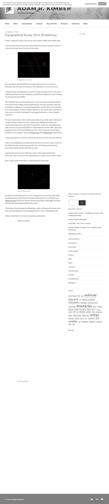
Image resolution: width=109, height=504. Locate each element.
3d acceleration (72, 296)
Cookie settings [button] (91, 4)
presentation (99, 312)
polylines (88, 312)
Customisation (27, 24)
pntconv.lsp (34, 133)
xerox (69, 324)
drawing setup (72, 306)
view (79, 321)
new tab (70, 312)
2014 (78, 296)
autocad (90, 295)
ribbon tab (85, 315)
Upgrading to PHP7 (74, 234)
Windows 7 (92, 321)
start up (82, 318)
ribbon (70, 315)
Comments (75, 24)
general (70, 309)
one (36, 112)
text (86, 318)
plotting (82, 312)
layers (89, 309)
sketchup (71, 318)
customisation (74, 302)
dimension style (93, 302)
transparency (91, 318)
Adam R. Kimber (44, 8)
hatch (76, 309)
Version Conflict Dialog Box (77, 219)
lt (95, 309)
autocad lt (73, 299)
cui (80, 299)
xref (73, 324)
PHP (74, 312)
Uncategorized (73, 279)
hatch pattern (82, 309)
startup (77, 318)
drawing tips (84, 306)
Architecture (72, 243)
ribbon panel (77, 315)
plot (77, 312)
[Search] (82, 202)
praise (93, 312)
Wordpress (72, 283)
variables (72, 321)
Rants (85, 24)
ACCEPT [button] (102, 3)
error (94, 306)
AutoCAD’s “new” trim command (79, 223)
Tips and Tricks (51, 24)
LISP (70, 259)
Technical (64, 24)
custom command (88, 299)
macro (98, 309)
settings (94, 314)
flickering (99, 306)
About (15, 24)
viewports (85, 321)
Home (7, 24)
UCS (97, 318)
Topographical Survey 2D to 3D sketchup (31, 35)
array (82, 296)
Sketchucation (11, 201)
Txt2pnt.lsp (47, 133)
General (71, 255)
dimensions (83, 302)
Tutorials (39, 24)
